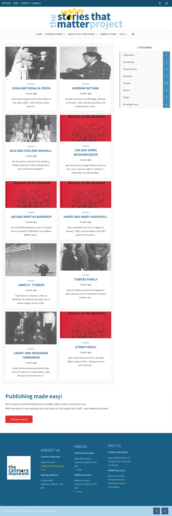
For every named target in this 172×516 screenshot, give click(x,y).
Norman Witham (85, 88)
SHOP (15, 3)
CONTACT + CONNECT (31, 3)
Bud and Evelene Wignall (31, 150)
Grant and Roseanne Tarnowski (31, 355)
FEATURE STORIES (54, 34)
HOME (39, 34)
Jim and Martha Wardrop (31, 216)
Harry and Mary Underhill (85, 216)
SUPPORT (6, 3)
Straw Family (85, 347)
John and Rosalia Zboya (31, 88)
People (31, 83)
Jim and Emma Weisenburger (86, 152)
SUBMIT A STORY (108, 34)
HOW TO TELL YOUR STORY (81, 34)
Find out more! (19, 419)
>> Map (78, 469)
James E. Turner (31, 285)
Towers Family (85, 279)
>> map (78, 491)
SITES (122, 34)
